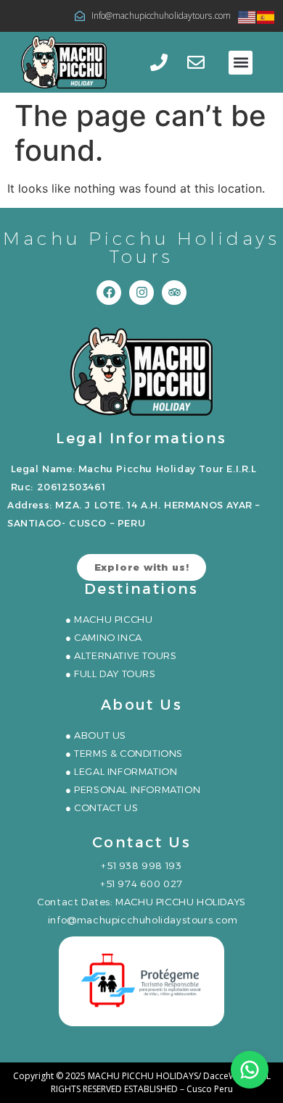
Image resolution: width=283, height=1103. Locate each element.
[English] (247, 16)
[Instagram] (141, 292)
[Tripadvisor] (174, 292)
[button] (241, 63)
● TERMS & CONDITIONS (124, 753)
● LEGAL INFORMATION (121, 771)
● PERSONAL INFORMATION (132, 789)
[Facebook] (109, 292)
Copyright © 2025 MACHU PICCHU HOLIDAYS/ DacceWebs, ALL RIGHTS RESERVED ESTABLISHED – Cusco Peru (142, 1082)
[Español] (266, 16)
